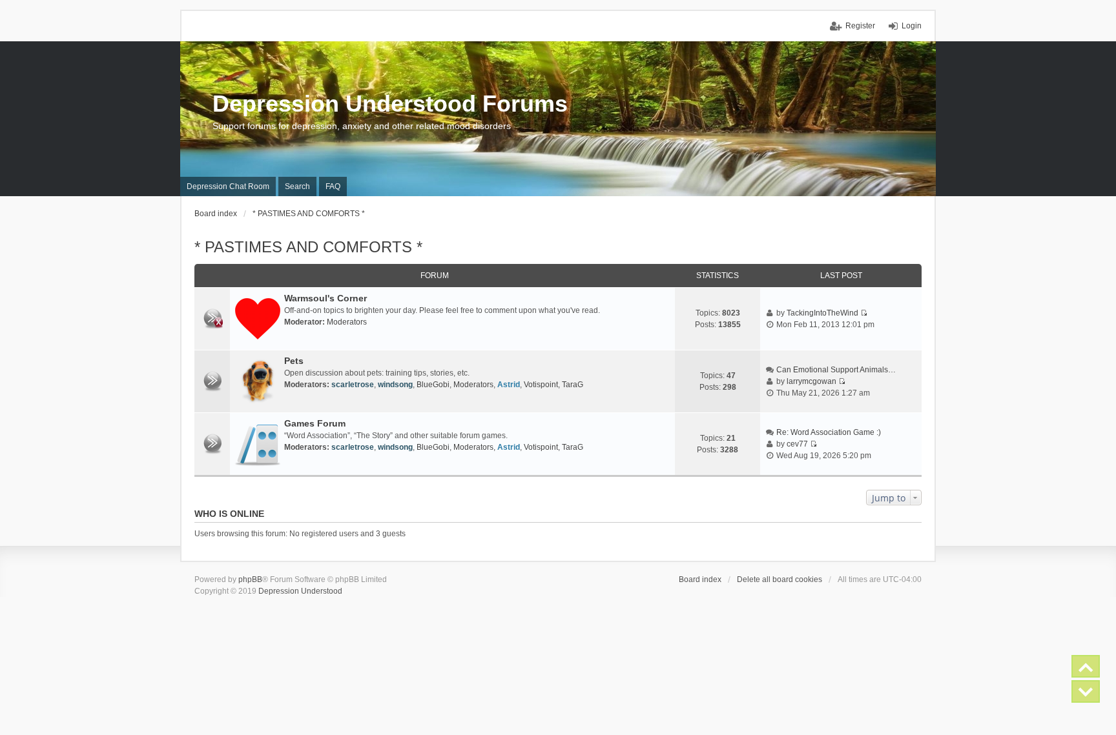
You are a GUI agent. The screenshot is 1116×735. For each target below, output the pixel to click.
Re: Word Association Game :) (828, 432)
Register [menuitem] (860, 25)
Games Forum (315, 423)
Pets (294, 361)
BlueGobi (433, 384)
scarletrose (352, 384)
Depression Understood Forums (390, 103)
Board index (700, 579)
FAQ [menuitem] (333, 186)
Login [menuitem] (912, 25)
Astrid (508, 384)
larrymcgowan (811, 381)
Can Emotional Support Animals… (836, 369)
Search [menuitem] (297, 186)
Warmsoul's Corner (325, 298)
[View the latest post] (863, 312)
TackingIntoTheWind (822, 312)
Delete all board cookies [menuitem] (779, 579)
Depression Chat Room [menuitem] (228, 186)
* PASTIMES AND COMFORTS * (308, 247)
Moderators (347, 322)
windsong (395, 384)
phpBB (250, 579)
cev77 (797, 443)
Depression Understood (300, 591)
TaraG (572, 384)
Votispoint (541, 384)
